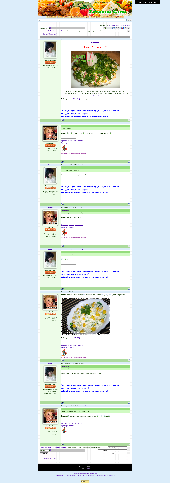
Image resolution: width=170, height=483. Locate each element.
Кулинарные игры (67, 143)
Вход (57, 4)
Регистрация (51, 4)
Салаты (57, 31)
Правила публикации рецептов (72, 140)
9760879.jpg (77, 99)
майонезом (95, 95)
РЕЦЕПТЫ (51, 31)
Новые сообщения (114, 25)
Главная (45, 4)
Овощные (63, 31)
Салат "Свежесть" (72, 31)
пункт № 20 (95, 42)
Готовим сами (43, 31)
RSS (107, 2)
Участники (123, 25)
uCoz (88, 468)
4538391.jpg (77, 338)
